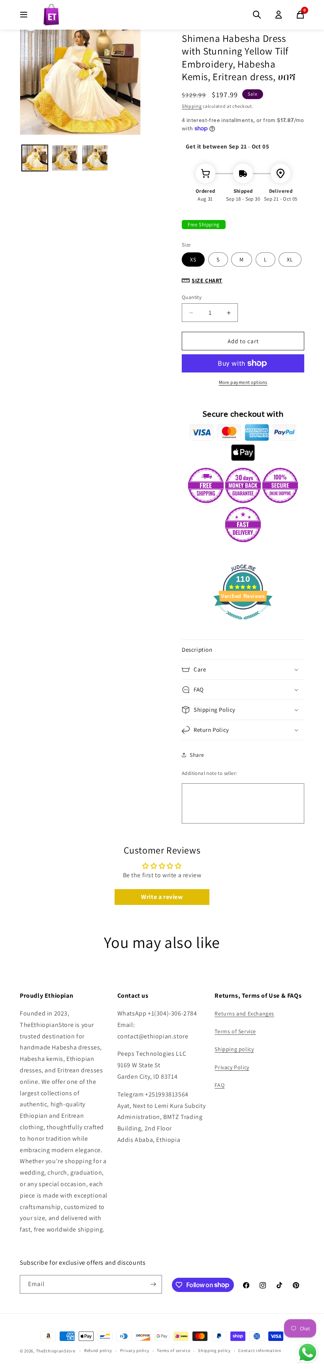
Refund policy (98, 1350)
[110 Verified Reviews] (243, 623)
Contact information (259, 1350)
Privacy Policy (232, 1067)
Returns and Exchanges (244, 1013)
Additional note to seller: (209, 773)
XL (290, 259)
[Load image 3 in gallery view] (95, 158)
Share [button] (197, 754)
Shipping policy (234, 1049)
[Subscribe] (153, 1284)
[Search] (257, 15)
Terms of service (173, 1350)
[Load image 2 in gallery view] (65, 158)
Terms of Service (235, 1031)
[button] (243, 650)
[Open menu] (24, 15)
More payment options (243, 382)
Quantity (192, 297)
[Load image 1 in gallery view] (35, 158)
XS (193, 259)
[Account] (278, 15)
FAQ (219, 1085)
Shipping (192, 106)
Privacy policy (134, 1350)
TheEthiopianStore (55, 1351)
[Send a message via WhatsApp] (307, 1352)
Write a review (162, 897)
